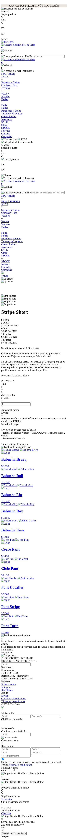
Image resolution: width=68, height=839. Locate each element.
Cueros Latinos (8, 116)
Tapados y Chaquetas (12, 113)
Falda (4, 105)
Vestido (5, 93)
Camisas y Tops (9, 85)
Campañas (6, 136)
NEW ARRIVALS (10, 201)
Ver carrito (6, 799)
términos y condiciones (20, 764)
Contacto (5, 133)
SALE (4, 122)
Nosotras (5, 130)
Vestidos (5, 88)
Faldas (4, 99)
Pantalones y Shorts (11, 110)
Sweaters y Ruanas (10, 82)
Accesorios (6, 119)
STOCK (5, 127)
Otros (4, 125)
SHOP (4, 76)
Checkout (6, 813)
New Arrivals (8, 73)
